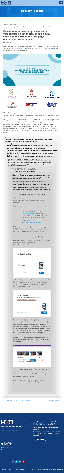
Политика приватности (7, 469)
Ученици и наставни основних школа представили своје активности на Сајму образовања (18, 400)
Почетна (5, 24)
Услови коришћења (19, 469)
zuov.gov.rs (40, 439)
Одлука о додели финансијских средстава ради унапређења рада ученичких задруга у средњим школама (51, 400)
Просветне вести (14, 24)
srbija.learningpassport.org (34, 222)
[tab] (32, 267)
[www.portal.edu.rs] (6, 3)
